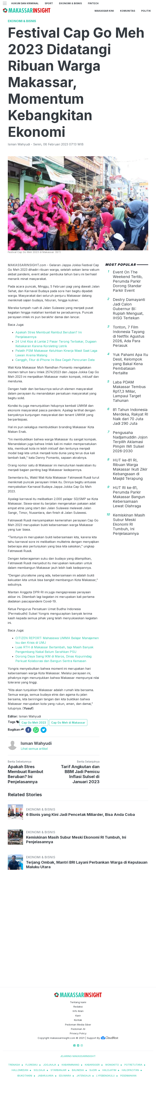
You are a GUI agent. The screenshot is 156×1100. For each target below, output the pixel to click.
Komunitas (127, 10)
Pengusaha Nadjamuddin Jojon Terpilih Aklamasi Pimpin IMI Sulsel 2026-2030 (130, 441)
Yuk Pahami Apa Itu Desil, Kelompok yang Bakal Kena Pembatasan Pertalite (130, 363)
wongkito (112, 1064)
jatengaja (83, 1075)
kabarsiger (92, 1064)
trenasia (14, 1064)
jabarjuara (45, 1075)
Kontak (78, 1019)
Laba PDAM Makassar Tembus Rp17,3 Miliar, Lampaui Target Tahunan (129, 391)
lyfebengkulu (105, 1075)
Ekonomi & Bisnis (70, 3)
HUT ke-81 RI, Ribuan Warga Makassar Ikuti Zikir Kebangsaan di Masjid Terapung (130, 469)
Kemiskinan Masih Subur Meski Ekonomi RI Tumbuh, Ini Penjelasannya (129, 524)
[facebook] (28, 730)
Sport (49, 3)
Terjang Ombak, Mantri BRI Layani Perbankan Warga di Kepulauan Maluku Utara (86, 864)
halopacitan (130, 1070)
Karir (78, 1015)
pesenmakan (128, 1075)
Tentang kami (78, 1002)
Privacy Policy (78, 1033)
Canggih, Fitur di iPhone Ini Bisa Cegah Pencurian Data (55, 360)
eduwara (65, 1075)
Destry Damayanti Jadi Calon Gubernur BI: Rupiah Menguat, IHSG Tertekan (129, 308)
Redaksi (78, 1006)
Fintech (93, 3)
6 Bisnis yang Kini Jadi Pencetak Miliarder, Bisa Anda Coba (80, 814)
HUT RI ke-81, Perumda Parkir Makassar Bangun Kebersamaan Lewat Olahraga (129, 496)
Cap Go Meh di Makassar (68, 722)
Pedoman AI (78, 1028)
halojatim (109, 1070)
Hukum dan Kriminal (25, 3)
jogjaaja (49, 1064)
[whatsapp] (36, 730)
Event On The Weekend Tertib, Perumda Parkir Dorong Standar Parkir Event (128, 281)
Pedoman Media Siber (78, 1024)
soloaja (39, 1070)
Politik (146, 10)
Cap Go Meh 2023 (33, 722)
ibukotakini (24, 1075)
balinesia (78, 1070)
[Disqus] (78, 932)
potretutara (133, 1064)
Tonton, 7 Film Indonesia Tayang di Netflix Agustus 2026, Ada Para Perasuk (128, 336)
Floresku (31, 1064)
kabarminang (70, 1064)
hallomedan (20, 1070)
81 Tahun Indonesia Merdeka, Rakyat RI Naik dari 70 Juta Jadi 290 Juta (130, 416)
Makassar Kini (104, 10)
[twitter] (44, 730)
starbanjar (58, 1070)
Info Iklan (78, 1010)
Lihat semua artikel (34, 749)
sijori (93, 1070)
